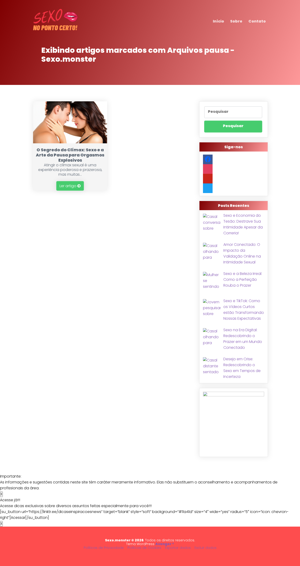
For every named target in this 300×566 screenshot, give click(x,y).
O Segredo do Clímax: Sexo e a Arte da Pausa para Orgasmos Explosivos (70, 155)
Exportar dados (178, 547)
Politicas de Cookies (144, 547)
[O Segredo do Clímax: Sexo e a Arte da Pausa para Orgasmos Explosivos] (70, 142)
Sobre (236, 21)
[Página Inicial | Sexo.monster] (55, 31)
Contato (257, 21)
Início (218, 21)
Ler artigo (68, 186)
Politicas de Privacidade (104, 547)
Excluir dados (206, 547)
